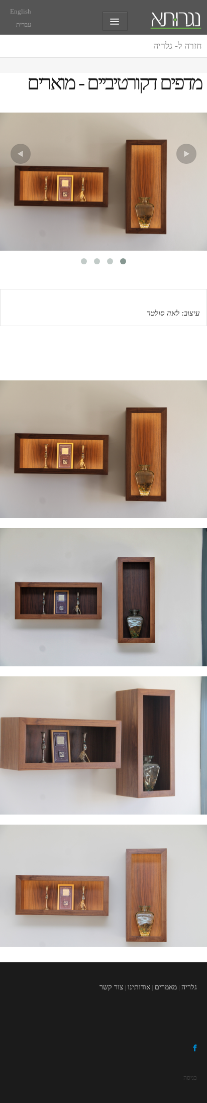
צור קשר (111, 987)
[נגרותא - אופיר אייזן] (176, 18)
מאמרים (166, 987)
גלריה (177, 46)
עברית (23, 24)
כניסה (190, 1077)
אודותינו (139, 987)
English (20, 11)
